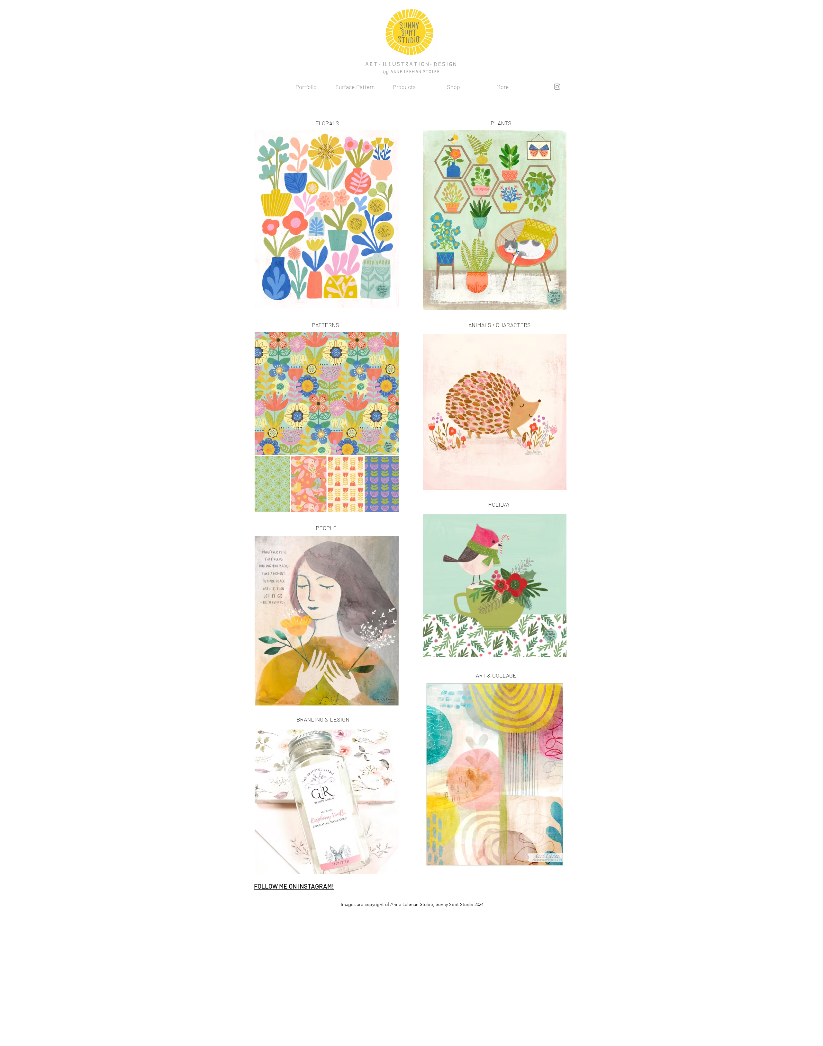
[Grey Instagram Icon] (557, 87)
